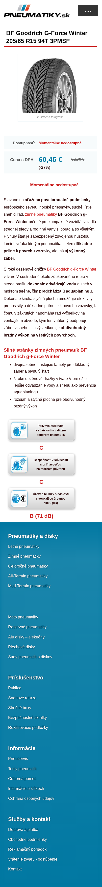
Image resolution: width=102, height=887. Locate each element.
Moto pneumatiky (23, 617)
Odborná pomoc (22, 779)
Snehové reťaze (22, 698)
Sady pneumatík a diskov (30, 657)
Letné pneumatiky (23, 546)
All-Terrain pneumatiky (28, 576)
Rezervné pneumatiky (27, 627)
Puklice (14, 688)
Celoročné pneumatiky (28, 566)
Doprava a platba (23, 829)
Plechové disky (21, 647)
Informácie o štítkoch (26, 788)
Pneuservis (18, 759)
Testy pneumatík (22, 769)
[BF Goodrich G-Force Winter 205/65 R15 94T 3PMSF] (50, 85)
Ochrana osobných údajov (31, 798)
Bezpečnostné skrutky (27, 718)
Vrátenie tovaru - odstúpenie (32, 859)
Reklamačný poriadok (27, 849)
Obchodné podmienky (27, 839)
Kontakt (15, 869)
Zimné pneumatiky (24, 556)
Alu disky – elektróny (26, 637)
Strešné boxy (19, 708)
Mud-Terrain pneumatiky (29, 586)
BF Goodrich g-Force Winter (71, 269)
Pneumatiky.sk (28, 10)
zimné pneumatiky (41, 214)
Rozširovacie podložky (28, 727)
